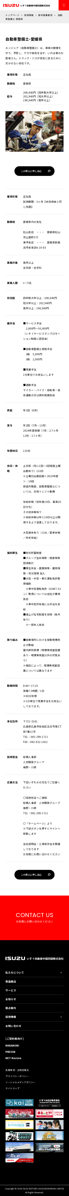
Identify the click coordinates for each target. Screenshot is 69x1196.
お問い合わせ (13, 1026)
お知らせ (10, 999)
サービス (10, 990)
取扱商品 (10, 981)
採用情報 (29, 15)
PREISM (10, 1052)
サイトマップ (12, 1088)
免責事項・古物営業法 (17, 1070)
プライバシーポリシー (17, 1076)
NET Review (13, 1058)
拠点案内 (10, 1008)
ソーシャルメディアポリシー (20, 1082)
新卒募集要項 (45, 15)
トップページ (12, 15)
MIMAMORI (12, 1045)
